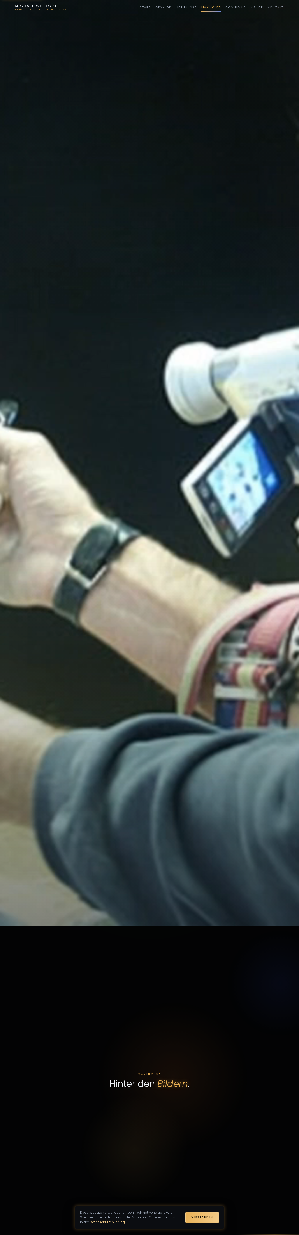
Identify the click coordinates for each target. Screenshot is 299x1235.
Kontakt (276, 7)
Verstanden (202, 1217)
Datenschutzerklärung (107, 1222)
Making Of (211, 7)
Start (145, 7)
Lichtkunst (186, 7)
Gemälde (163, 7)
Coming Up (235, 7)
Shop (258, 7)
